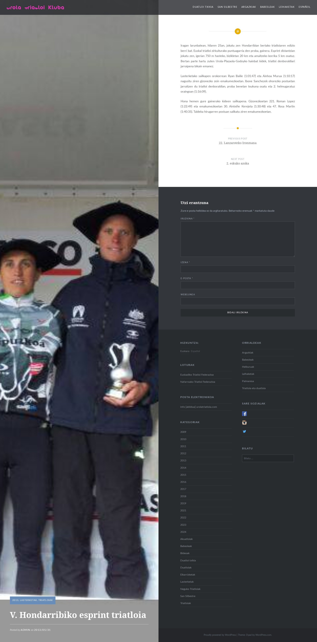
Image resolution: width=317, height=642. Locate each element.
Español (304, 7)
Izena (185, 262)
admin (25, 630)
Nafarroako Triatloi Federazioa (197, 382)
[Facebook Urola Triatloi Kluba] (244, 415)
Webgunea (188, 295)
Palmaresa (248, 381)
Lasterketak (28, 600)
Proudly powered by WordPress (220, 635)
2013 (15, 600)
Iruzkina (187, 219)
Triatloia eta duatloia (254, 388)
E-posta (187, 278)
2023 (183, 525)
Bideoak (185, 553)
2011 (183, 446)
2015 (183, 475)
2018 (183, 496)
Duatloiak (186, 567)
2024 (183, 532)
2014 (183, 467)
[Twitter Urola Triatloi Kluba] (244, 433)
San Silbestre (227, 7)
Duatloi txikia (203, 7)
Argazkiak (248, 7)
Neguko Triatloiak (190, 589)
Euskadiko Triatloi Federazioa (197, 374)
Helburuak (248, 367)
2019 (183, 503)
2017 (183, 489)
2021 (183, 510)
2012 (183, 453)
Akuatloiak (186, 539)
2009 (183, 432)
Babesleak (267, 7)
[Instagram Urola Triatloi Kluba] (244, 424)
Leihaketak (287, 7)
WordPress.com (263, 635)
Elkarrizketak (187, 574)
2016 (183, 482)
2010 (183, 439)
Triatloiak (45, 600)
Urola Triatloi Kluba (35, 7)
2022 (183, 517)
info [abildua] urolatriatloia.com (198, 407)
